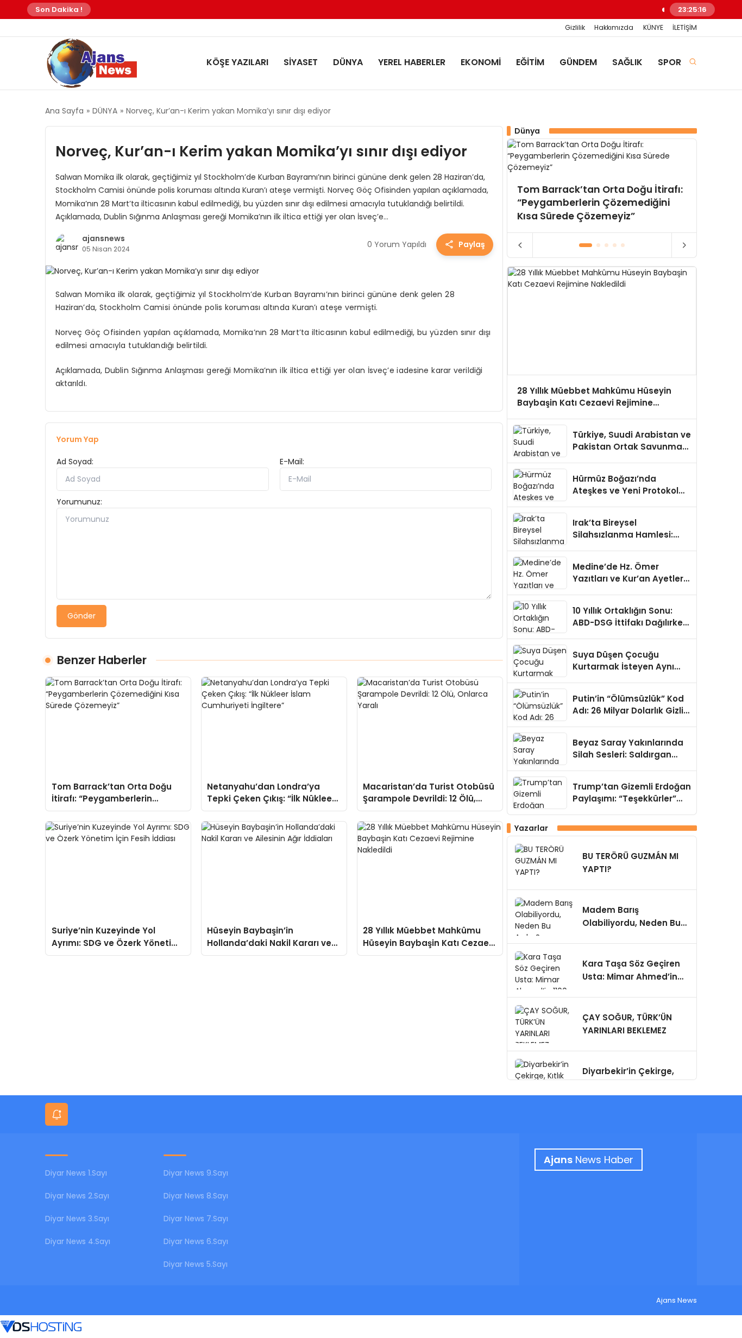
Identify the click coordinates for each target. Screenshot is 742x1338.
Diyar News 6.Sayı (196, 1241)
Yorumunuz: (79, 501)
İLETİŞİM (684, 27)
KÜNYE (653, 27)
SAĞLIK (627, 62)
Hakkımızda (613, 27)
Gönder (81, 615)
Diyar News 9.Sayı (196, 1172)
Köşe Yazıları (237, 62)
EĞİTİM (530, 62)
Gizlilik (575, 27)
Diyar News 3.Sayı (77, 1218)
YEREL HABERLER (411, 62)
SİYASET (301, 62)
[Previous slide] (520, 245)
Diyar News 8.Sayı (196, 1195)
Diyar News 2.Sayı (77, 1195)
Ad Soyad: (74, 461)
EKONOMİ (481, 62)
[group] (601, 185)
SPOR (669, 62)
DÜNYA (348, 62)
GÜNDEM (578, 62)
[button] (586, 245)
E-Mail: (292, 461)
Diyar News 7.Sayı (196, 1218)
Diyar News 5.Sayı (196, 1264)
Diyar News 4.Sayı (77, 1241)
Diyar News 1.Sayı (76, 1172)
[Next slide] (684, 245)
